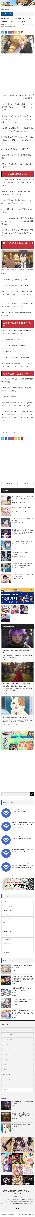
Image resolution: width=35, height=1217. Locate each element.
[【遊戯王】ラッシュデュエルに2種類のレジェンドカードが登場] (24, 609)
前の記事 (9, 483)
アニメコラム (6, 927)
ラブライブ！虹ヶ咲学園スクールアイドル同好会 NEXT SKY (22, 1000)
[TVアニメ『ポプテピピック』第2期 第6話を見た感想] (17, 1169)
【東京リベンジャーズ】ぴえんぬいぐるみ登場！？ (22, 966)
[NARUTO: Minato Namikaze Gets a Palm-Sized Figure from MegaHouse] (6, 857)
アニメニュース (7, 931)
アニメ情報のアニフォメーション (17, 1192)
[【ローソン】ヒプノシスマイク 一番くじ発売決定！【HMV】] (6, 1180)
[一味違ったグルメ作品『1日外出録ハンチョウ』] (17, 1180)
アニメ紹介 (5, 935)
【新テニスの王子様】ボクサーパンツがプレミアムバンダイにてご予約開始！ (22, 990)
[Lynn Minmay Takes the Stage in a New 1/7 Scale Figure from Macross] (6, 817)
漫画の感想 (7, 952)
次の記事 (25, 483)
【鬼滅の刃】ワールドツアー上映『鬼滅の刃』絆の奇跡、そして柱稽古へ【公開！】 (22, 979)
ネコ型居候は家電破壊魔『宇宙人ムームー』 (16, 717)
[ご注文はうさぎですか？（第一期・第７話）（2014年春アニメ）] (28, 1169)
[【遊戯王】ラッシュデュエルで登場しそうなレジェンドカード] (17, 1158)
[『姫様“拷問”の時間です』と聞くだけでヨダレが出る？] (28, 1158)
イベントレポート (7, 943)
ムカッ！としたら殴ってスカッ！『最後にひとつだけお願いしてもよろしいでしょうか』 (17, 685)
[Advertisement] (17, 74)
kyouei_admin (12, 26)
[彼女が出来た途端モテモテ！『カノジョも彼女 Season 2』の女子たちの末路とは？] (15, 609)
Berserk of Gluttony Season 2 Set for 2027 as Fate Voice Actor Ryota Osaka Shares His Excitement (23, 825)
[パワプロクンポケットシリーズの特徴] (5, 609)
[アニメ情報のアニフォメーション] (14, 3)
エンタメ (5, 948)
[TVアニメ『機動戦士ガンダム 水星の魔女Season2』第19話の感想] (5, 618)
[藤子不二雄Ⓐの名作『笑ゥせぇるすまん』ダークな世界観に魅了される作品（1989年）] (28, 1180)
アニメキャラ (6, 922)
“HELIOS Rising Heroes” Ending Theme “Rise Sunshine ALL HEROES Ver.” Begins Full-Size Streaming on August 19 (22, 865)
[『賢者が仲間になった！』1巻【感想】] (17, 1144)
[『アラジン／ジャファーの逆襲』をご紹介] (6, 1158)
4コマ (4, 901)
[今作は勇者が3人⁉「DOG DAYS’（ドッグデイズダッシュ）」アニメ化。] (6, 1168)
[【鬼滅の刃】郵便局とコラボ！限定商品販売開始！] (17, 596)
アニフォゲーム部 (7, 910)
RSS (19, 1208)
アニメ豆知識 (6, 939)
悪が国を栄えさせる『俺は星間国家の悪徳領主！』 (16, 651)
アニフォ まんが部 (7, 906)
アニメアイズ (11, 24)
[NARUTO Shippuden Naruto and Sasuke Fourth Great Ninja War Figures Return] (6, 844)
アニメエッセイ (7, 918)
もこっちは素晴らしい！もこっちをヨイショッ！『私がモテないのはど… (22, 498)
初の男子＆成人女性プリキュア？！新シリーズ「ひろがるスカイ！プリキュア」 (22, 1013)
